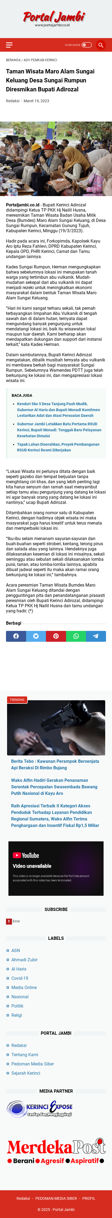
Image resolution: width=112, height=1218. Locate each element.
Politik (17, 1006)
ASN (15, 950)
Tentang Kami (24, 1054)
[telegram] (96, 636)
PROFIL (88, 1198)
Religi (16, 1015)
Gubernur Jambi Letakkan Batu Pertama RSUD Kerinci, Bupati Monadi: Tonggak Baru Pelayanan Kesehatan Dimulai (59, 430)
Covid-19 (19, 978)
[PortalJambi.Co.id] (56, 19)
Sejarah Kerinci (25, 1073)
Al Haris (18, 969)
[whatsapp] (76, 636)
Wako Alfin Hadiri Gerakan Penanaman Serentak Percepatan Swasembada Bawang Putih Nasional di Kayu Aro (54, 787)
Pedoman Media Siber (32, 1064)
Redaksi (19, 1045)
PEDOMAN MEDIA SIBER (56, 1198)
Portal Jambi (63, 1209)
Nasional (20, 996)
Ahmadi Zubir (24, 959)
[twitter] (36, 636)
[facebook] (16, 636)
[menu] (12, 44)
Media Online (24, 987)
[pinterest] (56, 636)
